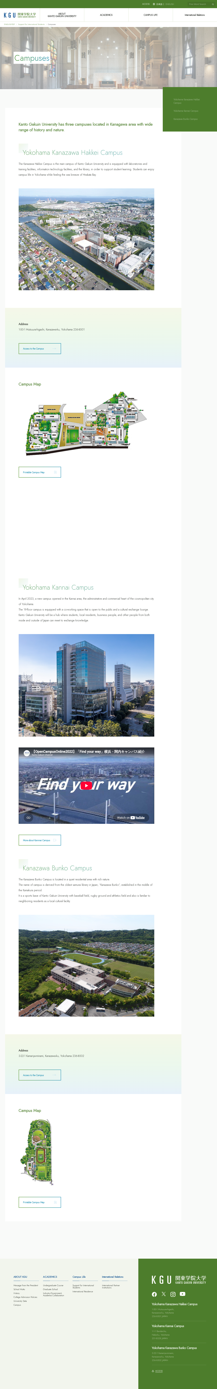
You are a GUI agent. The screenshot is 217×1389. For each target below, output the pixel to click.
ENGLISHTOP (9, 24)
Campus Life (79, 1277)
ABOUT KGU (20, 1277)
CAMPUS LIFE (150, 15)
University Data (20, 1301)
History (17, 1293)
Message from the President (26, 1285)
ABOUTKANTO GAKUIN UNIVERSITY (62, 15)
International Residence (83, 1291)
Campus (17, 1305)
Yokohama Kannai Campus (186, 111)
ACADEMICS (106, 15)
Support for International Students (31, 24)
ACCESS (146, 4)
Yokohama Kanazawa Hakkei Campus (187, 101)
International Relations (195, 15)
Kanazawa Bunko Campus (186, 119)
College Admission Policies (25, 1297)
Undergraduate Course (53, 1285)
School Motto (19, 1289)
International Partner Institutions (111, 1286)
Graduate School (50, 1289)
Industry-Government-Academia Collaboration (53, 1294)
